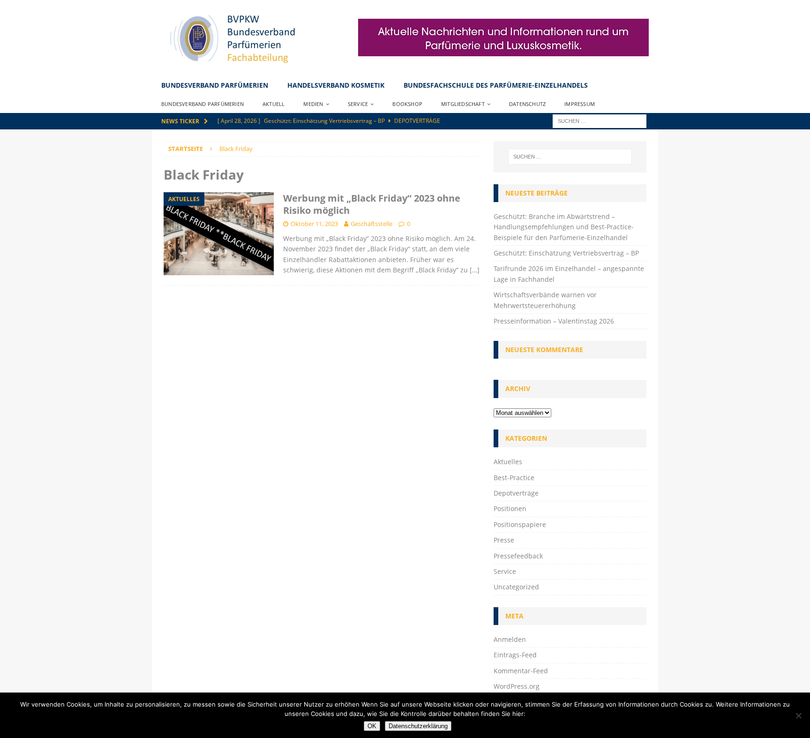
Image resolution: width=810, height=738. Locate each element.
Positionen (510, 508)
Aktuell (273, 103)
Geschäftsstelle (371, 223)
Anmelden (510, 639)
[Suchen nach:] (599, 120)
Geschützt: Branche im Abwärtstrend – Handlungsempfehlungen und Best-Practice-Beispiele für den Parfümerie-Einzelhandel (564, 227)
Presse (504, 539)
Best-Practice (514, 477)
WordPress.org (517, 686)
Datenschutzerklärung (418, 726)
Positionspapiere (520, 524)
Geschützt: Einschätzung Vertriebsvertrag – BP (566, 253)
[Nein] (798, 715)
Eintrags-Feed (515, 654)
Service (358, 103)
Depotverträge (516, 493)
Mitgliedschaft (463, 103)
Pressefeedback (518, 555)
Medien (313, 103)
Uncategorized (516, 586)
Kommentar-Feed (521, 670)
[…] (475, 269)
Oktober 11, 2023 (314, 223)
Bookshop (407, 103)
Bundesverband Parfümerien (214, 85)
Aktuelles (508, 461)
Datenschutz (527, 103)
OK (372, 726)
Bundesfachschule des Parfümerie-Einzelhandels (496, 85)
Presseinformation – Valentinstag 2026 (554, 320)
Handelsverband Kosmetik (335, 85)
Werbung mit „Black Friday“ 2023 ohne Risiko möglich (371, 204)
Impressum (579, 103)
